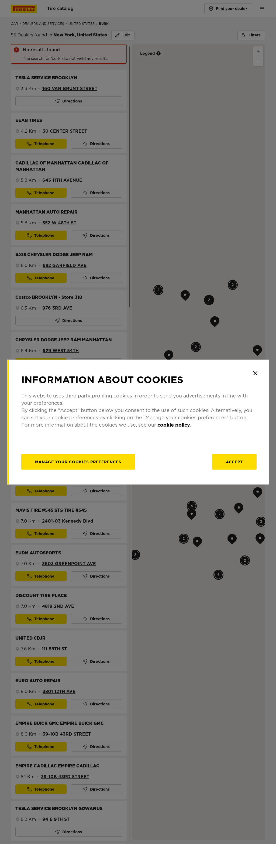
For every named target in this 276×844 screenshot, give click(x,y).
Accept (234, 461)
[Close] (255, 373)
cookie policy (173, 424)
